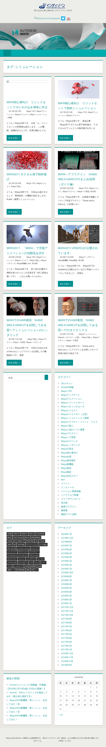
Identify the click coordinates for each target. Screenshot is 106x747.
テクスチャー (34, 552)
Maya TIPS (30, 111)
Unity (9, 545)
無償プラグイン (68, 506)
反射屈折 (33, 566)
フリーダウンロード (71, 498)
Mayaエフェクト (22, 114)
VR (15, 545)
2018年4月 (66, 591)
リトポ (9, 566)
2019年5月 (66, 553)
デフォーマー (12, 559)
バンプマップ (31, 559)
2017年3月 (66, 641)
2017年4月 (66, 637)
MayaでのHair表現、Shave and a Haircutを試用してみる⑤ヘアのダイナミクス (78, 325)
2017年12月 (67, 607)
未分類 (93, 191)
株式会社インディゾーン (49, 741)
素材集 (64, 510)
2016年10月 (67, 661)
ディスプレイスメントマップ (17, 555)
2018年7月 (66, 580)
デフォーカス (34, 555)
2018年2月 (66, 599)
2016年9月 (66, 664)
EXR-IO (31, 534)
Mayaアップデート (86, 257)
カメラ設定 (43, 545)
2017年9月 (66, 618)
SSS (37, 541)
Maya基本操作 (68, 460)
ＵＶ (36, 570)
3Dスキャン (67, 383)
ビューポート (23, 563)
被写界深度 (21, 570)
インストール (67, 487)
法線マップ (11, 570)
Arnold (16, 534)
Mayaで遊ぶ (16, 186)
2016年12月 (67, 653)
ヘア (31, 563)
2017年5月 (66, 634)
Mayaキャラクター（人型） (69, 337)
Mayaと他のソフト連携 (72, 429)
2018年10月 (67, 572)
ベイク (37, 563)
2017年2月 (66, 645)
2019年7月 (66, 545)
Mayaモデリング (69, 441)
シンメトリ (35, 548)
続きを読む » (14, 138)
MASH (9, 537)
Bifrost (25, 534)
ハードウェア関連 (70, 494)
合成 (39, 566)
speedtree (30, 541)
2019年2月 (66, 564)
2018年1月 (66, 603)
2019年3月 (66, 560)
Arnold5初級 (67, 387)
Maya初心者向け (69, 452)
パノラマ (41, 559)
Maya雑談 (73, 260)
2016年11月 (67, 657)
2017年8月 (66, 622)
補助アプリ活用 (68, 514)
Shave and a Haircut (15, 541)
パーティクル (12, 563)
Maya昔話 (66, 468)
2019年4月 (66, 557)
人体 (26, 566)
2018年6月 (66, 584)
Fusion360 (40, 534)
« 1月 (61, 715)
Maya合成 (66, 456)
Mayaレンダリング (33, 342)
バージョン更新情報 (71, 491)
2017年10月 (67, 614)
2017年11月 (67, 611)
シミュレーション (23, 548)
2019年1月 (66, 568)
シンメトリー (12, 552)
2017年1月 (66, 649)
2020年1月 (66, 534)
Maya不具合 (67, 448)
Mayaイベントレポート (72, 402)
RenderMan (35, 537)
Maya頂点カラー (69, 475)
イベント (65, 483)
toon (42, 541)
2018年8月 (66, 576)
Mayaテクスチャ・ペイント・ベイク (79, 421)
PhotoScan (18, 537)
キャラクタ (11, 548)
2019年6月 (66, 549)
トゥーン (21, 559)
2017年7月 (66, 626)
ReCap (27, 537)
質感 (28, 570)
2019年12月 (67, 537)
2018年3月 (66, 595)
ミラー (43, 563)
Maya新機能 (22, 263)
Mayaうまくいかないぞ (72, 406)
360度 (9, 534)
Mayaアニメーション (87, 334)
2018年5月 (66, 587)
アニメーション (31, 545)
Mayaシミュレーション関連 (75, 417)
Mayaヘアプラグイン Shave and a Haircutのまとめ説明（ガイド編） (77, 179)
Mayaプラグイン (69, 191)
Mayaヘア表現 (83, 191)
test (29, 263)
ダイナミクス (23, 552)
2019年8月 (66, 541)
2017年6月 (66, 630)
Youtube (21, 545)
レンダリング (18, 566)
